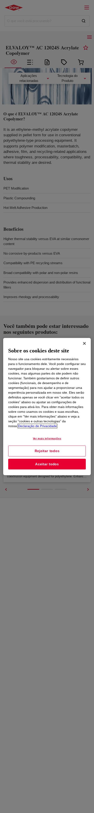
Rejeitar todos (47, 451)
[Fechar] (84, 343)
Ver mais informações (47, 438)
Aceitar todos (47, 464)
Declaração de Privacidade (37, 426)
